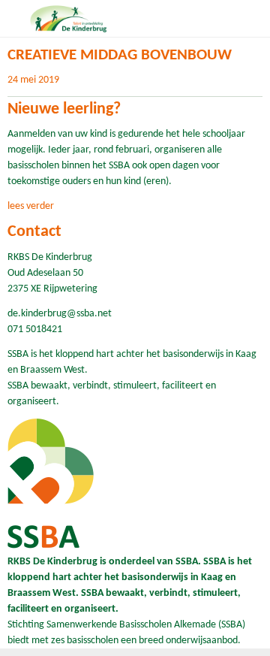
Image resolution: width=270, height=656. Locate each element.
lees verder (31, 206)
